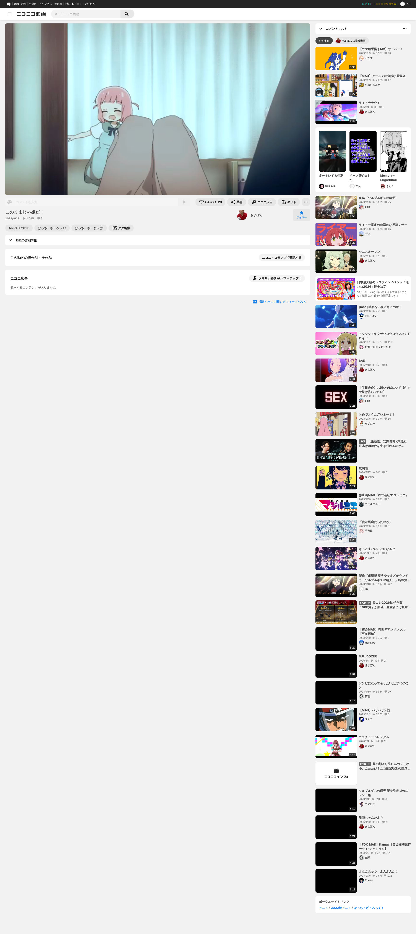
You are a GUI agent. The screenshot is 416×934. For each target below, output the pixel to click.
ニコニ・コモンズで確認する (282, 257)
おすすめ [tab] (324, 40)
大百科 (58, 4)
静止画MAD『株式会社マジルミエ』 (383, 495)
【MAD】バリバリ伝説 (374, 710)
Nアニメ (77, 4)
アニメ (323, 908)
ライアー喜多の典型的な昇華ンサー (383, 225)
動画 (16, 4)
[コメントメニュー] (404, 28)
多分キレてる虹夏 (331, 175)
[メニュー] (306, 202)
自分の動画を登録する (35, 302)
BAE (362, 360)
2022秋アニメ (341, 908)
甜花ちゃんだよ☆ (371, 817)
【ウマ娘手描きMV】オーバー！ (381, 49)
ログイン (367, 4)
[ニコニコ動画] (31, 14)
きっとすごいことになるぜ (377, 549)
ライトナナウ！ (369, 102)
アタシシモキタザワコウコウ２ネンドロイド (384, 336)
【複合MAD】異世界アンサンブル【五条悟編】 (382, 632)
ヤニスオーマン (369, 251)
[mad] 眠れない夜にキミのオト (380, 307)
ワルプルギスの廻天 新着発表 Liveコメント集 (384, 793)
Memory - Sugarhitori (388, 178)
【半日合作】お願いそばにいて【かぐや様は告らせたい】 (384, 390)
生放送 (33, 4)
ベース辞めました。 (360, 178)
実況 (67, 4)
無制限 (363, 468)
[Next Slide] (301, 342)
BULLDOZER (368, 656)
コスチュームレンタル (374, 737)
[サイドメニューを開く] (9, 14)
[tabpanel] (363, 470)
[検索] (127, 14)
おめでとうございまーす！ (377, 414)
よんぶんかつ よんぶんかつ (378, 871)
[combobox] (85, 14)
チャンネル (45, 4)
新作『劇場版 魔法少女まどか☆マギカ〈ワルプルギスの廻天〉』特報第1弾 (384, 578)
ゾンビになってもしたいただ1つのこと (384, 685)
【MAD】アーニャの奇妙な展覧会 (382, 76)
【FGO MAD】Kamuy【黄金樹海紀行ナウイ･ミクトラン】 (385, 847)
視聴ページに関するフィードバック (282, 384)
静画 (23, 4)
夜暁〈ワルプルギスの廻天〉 (378, 198)
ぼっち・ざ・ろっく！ (369, 908)
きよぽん (256, 215)
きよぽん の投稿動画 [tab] (353, 40)
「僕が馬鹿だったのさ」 (375, 522)
